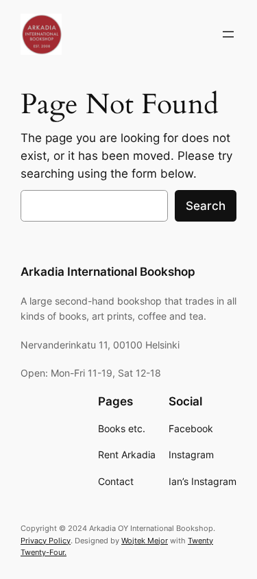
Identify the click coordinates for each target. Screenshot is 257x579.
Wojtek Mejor (144, 540)
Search (205, 206)
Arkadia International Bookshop (108, 272)
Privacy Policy (46, 540)
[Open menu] (228, 34)
